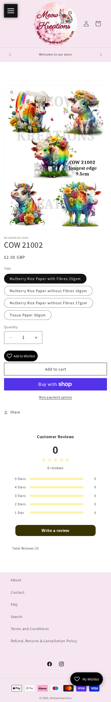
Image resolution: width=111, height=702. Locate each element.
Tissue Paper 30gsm (28, 315)
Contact (18, 592)
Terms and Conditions (30, 628)
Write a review (55, 530)
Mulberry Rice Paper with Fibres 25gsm (45, 278)
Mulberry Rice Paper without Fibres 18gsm (48, 290)
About (16, 579)
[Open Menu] (11, 11)
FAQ (14, 604)
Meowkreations (61, 698)
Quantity (11, 327)
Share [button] (15, 412)
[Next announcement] (101, 55)
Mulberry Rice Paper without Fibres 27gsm (48, 302)
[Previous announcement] (10, 55)
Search (17, 616)
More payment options (55, 397)
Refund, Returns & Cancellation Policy (44, 640)
